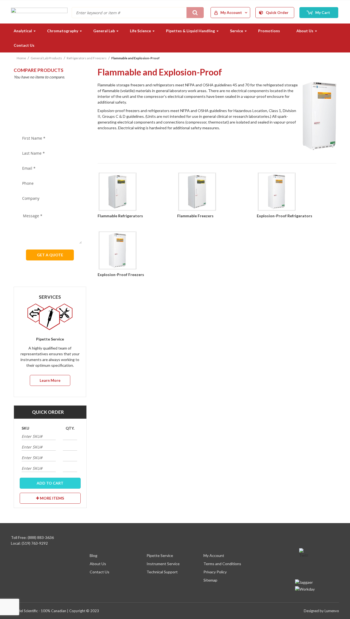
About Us (98, 563)
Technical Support (162, 572)
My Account (213, 555)
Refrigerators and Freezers (87, 58)
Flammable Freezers (195, 215)
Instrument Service (163, 563)
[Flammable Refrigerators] (137, 192)
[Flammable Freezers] (217, 192)
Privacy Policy (215, 572)
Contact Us (99, 572)
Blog (93, 555)
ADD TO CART (50, 483)
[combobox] (138, 12)
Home (21, 58)
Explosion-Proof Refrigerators (284, 215)
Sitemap (210, 580)
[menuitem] (22, 31)
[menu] (175, 38)
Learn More (50, 380)
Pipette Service (160, 555)
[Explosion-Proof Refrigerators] (296, 192)
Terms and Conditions (222, 563)
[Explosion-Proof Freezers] (137, 250)
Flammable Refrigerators (120, 215)
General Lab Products (46, 58)
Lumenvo (332, 611)
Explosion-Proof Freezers (121, 274)
